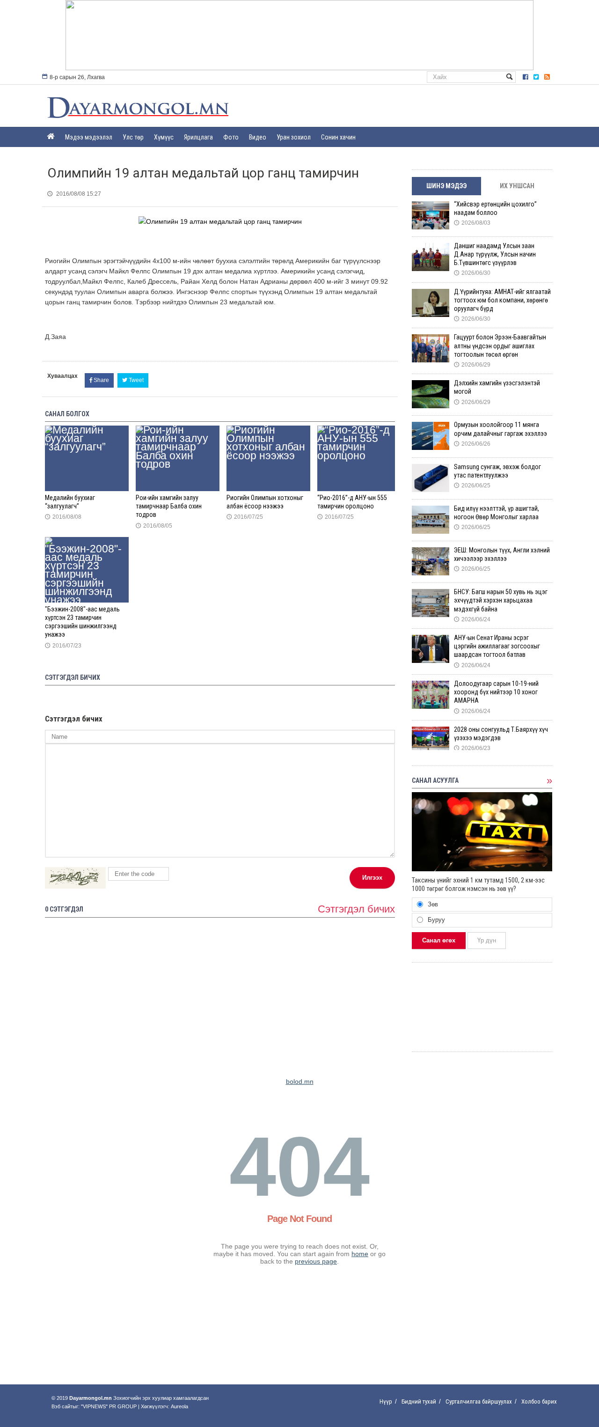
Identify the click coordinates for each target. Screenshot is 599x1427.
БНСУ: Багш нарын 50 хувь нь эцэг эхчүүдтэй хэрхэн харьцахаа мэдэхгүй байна (501, 600)
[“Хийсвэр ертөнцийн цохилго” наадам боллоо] (430, 215)
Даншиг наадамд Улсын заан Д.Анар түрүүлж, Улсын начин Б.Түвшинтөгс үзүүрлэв (495, 254)
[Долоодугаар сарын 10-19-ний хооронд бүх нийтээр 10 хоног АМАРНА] (430, 695)
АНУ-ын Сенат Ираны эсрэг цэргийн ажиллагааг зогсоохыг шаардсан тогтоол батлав (497, 646)
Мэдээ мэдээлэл (88, 137)
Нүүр (386, 1401)
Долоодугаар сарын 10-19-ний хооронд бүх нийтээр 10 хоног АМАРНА (496, 692)
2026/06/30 (472, 273)
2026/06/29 (472, 364)
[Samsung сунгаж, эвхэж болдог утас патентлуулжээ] (430, 478)
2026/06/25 (472, 485)
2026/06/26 (472, 444)
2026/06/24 (472, 619)
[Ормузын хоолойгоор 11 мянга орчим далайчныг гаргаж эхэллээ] (430, 436)
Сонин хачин (338, 137)
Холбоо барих (539, 1401)
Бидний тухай (419, 1401)
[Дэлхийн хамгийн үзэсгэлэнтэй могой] (430, 394)
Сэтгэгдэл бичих (356, 909)
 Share (99, 380)
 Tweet (133, 380)
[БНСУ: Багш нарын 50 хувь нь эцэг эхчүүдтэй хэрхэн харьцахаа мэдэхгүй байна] (430, 603)
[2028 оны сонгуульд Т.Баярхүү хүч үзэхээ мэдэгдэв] (430, 741)
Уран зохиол (294, 137)
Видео (257, 137)
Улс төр (133, 137)
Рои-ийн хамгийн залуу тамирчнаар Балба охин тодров (169, 506)
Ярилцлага (198, 137)
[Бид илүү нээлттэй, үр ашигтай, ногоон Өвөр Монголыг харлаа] (430, 520)
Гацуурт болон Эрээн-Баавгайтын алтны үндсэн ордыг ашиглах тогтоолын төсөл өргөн (500, 345)
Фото (231, 137)
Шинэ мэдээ (446, 186)
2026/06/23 (472, 748)
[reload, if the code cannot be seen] (75, 878)
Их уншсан (517, 186)
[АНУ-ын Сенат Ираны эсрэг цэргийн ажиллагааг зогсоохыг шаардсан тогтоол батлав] (430, 649)
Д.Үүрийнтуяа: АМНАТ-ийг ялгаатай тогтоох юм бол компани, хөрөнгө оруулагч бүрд (502, 300)
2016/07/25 (244, 517)
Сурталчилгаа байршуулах (479, 1401)
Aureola (179, 1406)
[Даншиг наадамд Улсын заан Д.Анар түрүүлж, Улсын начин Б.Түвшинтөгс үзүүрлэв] (430, 257)
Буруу (435, 919)
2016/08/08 (63, 517)
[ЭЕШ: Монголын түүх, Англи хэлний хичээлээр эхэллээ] (430, 561)
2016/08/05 (154, 525)
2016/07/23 (63, 645)
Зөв (432, 904)
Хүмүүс (164, 137)
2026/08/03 (472, 223)
